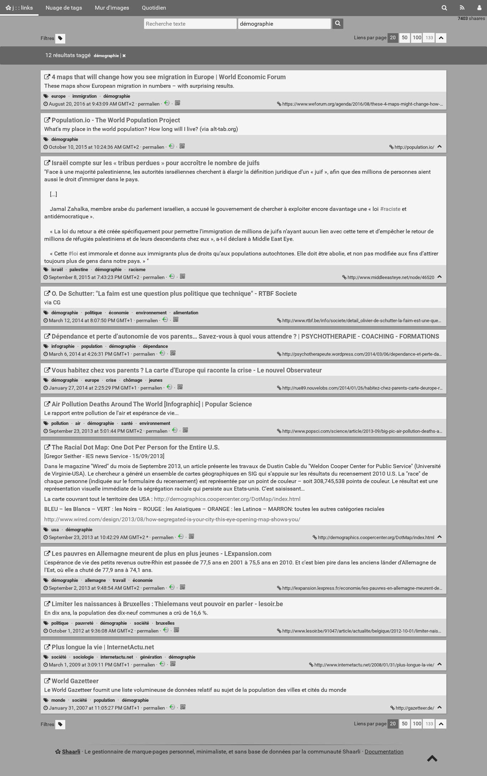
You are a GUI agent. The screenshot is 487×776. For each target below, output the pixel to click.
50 (404, 38)
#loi (73, 253)
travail (119, 580)
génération (151, 657)
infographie (63, 346)
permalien (104, 104)
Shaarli (71, 751)
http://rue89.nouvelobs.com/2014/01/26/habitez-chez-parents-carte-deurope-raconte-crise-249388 (381, 388)
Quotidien (154, 7)
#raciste (390, 209)
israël (57, 269)
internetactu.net (117, 657)
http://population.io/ (414, 147)
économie (119, 312)
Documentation (384, 751)
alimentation (185, 312)
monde (58, 700)
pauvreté (84, 623)
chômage (132, 380)
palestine (79, 269)
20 (393, 38)
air (78, 423)
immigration (84, 96)
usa (55, 529)
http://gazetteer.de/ (415, 708)
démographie (106, 55)
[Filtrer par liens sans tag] (60, 39)
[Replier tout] (441, 38)
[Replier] (439, 146)
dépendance (155, 346)
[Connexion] (479, 8)
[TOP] (432, 759)
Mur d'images (112, 7)
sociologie (83, 657)
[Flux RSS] (462, 8)
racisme (137, 269)
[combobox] (284, 23)
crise (111, 380)
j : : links (22, 7)
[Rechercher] (444, 8)
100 (417, 38)
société (141, 623)
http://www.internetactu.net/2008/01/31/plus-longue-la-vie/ (374, 665)
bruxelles (165, 623)
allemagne (95, 580)
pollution (59, 423)
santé (127, 423)
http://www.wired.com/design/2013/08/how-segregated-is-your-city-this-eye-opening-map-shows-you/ (172, 519)
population (91, 346)
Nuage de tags (64, 7)
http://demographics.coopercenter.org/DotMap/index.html (227, 499)
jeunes (156, 380)
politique (93, 312)
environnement (151, 312)
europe (58, 96)
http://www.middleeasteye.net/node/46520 (391, 277)
